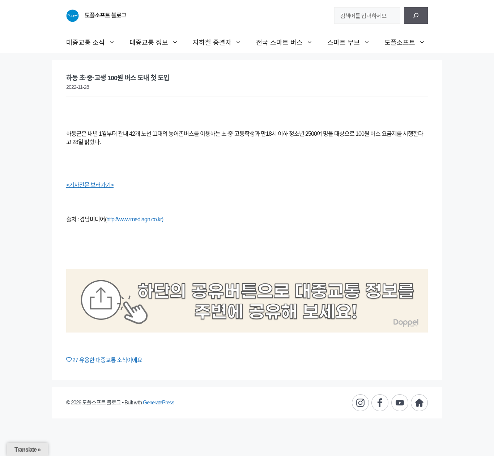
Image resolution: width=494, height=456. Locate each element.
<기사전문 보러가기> (90, 185)
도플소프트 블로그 (105, 15)
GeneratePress (158, 402)
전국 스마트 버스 (279, 42)
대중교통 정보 (148, 42)
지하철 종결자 (212, 42)
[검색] (416, 15)
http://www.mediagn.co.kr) (134, 219)
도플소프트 (399, 42)
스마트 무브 (343, 42)
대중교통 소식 (85, 42)
